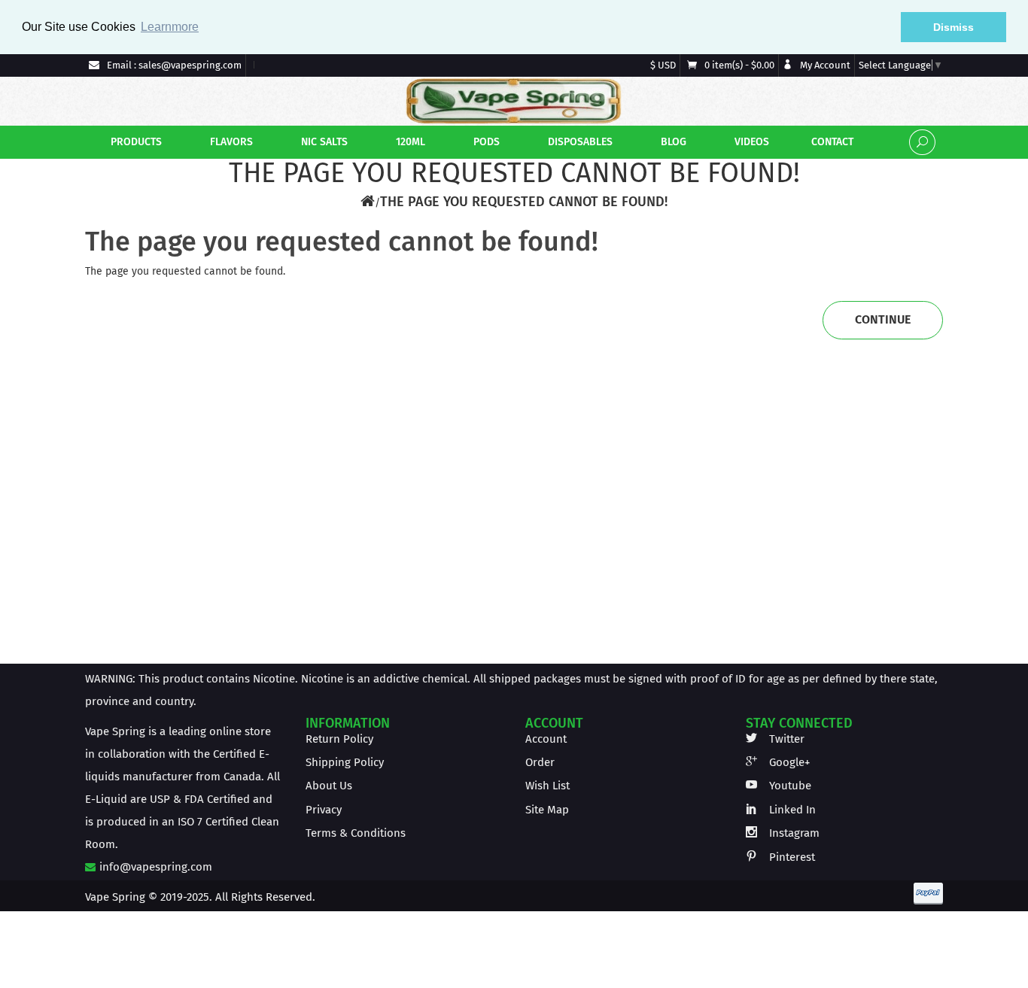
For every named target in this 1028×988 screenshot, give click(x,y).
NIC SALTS (323, 141)
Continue (883, 319)
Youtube (788, 785)
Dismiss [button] (953, 27)
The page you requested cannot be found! (524, 201)
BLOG (672, 141)
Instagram (793, 833)
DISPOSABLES (579, 141)
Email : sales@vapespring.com (173, 65)
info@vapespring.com (154, 867)
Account (546, 739)
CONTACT (830, 141)
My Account (824, 65)
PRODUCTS (135, 141)
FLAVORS (230, 141)
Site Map (547, 809)
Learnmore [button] (170, 26)
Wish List (547, 785)
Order (540, 762)
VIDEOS (750, 141)
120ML (409, 141)
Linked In (791, 809)
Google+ (788, 762)
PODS (485, 141)
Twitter (785, 739)
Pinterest (790, 857)
